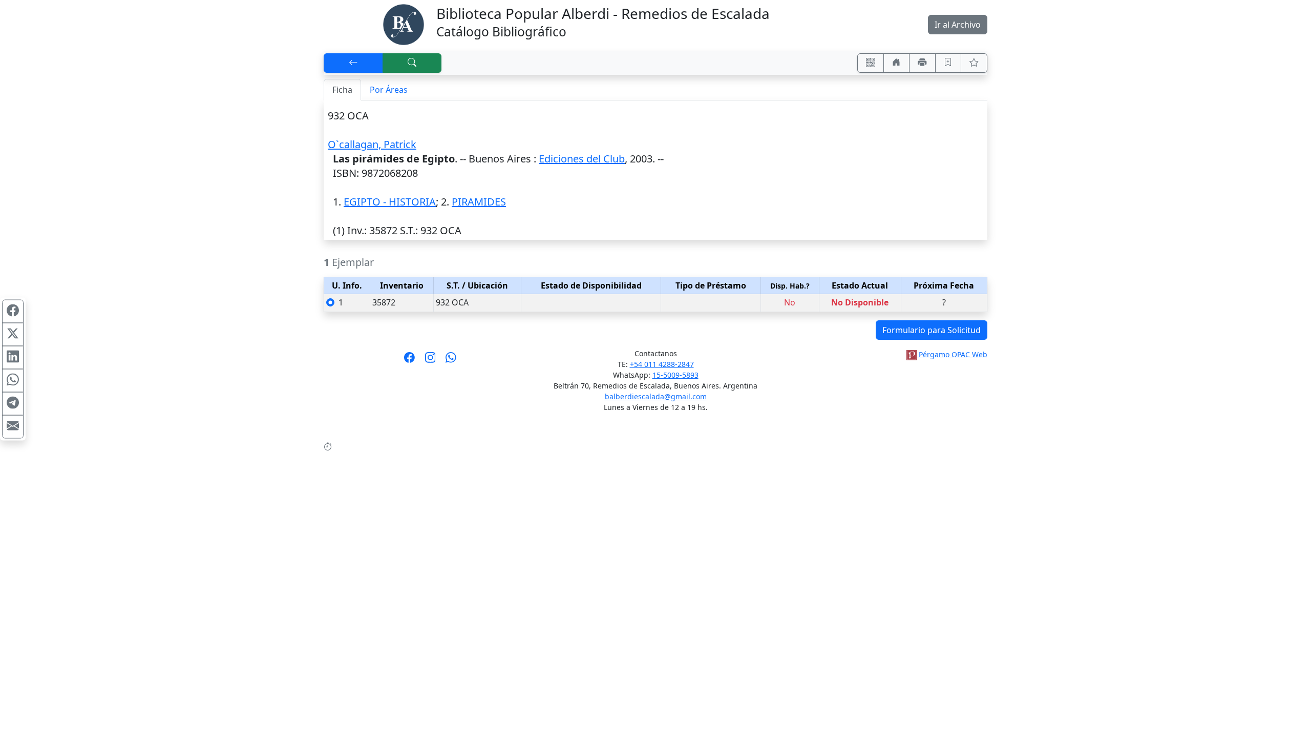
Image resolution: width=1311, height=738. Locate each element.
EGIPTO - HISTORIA (390, 202)
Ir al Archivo (958, 24)
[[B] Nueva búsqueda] (412, 63)
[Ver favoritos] (974, 63)
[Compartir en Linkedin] (13, 358)
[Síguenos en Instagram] (430, 360)
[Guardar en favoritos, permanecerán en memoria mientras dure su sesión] (948, 63)
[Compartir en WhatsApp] (13, 381)
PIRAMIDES (479, 202)
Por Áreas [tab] (389, 89)
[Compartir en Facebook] (13, 311)
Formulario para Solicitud (931, 330)
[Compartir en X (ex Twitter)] (13, 334)
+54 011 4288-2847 (662, 364)
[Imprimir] (922, 63)
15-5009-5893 (675, 375)
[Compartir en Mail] (13, 427)
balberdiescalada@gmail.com (656, 396)
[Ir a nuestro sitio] (896, 63)
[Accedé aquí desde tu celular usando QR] (870, 63)
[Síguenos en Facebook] (409, 360)
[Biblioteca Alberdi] (403, 23)
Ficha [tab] (342, 89)
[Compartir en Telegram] (13, 404)
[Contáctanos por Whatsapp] (450, 360)
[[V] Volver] (353, 63)
